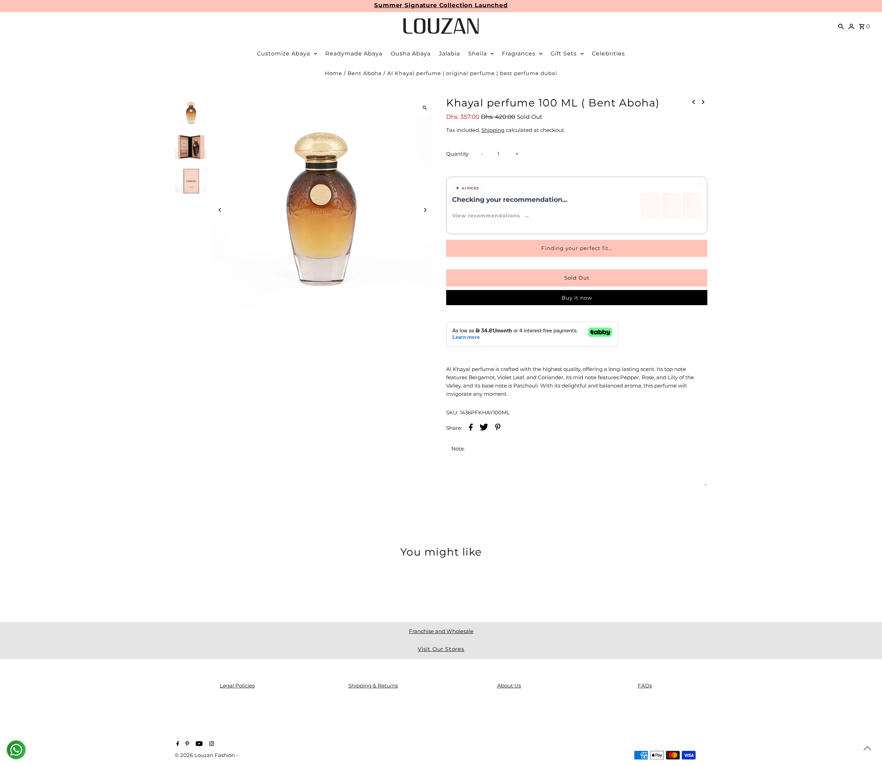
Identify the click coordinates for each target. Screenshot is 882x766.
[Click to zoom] (424, 107)
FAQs (645, 685)
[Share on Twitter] (484, 428)
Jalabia (449, 53)
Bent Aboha (365, 73)
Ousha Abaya (411, 53)
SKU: (452, 412)
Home (333, 73)
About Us (509, 685)
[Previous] (220, 210)
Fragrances (518, 53)
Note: (458, 448)
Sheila (477, 53)
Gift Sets (564, 53)
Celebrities (608, 53)
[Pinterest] (186, 744)
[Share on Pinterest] (498, 428)
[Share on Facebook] (471, 428)
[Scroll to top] (867, 748)
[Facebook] (177, 744)
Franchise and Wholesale (441, 631)
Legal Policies (237, 685)
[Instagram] (210, 744)
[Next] (424, 210)
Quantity (457, 154)
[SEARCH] (841, 26)
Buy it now (577, 297)
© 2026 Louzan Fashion (205, 755)
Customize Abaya (283, 53)
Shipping (492, 130)
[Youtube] (198, 744)
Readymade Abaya (353, 53)
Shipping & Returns (373, 685)
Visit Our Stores (441, 649)
